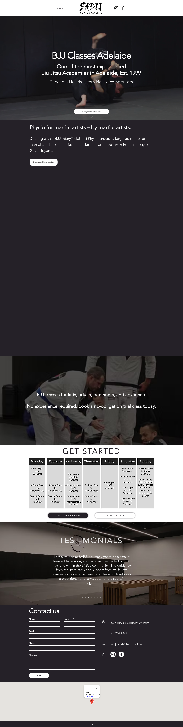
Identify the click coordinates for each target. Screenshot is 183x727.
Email (32, 631)
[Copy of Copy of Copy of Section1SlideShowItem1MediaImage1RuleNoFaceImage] (88, 597)
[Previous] (14, 563)
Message (33, 655)
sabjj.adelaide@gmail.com (127, 644)
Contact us (45, 611)
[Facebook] (121, 654)
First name (34, 619)
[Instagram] (116, 8)
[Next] (168, 563)
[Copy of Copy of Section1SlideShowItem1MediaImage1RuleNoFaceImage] (94, 597)
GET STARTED (91, 451)
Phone (32, 643)
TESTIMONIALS (91, 540)
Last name (69, 619)
